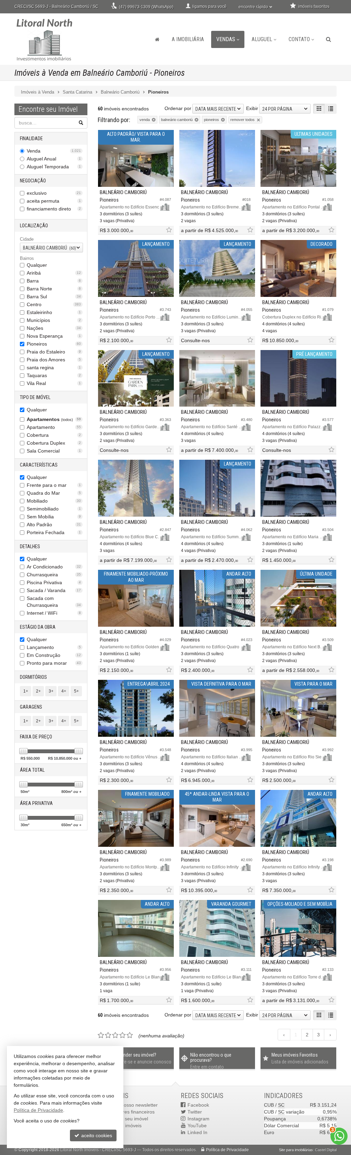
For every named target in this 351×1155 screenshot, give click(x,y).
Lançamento (54, 647)
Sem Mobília (54, 516)
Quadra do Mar (54, 493)
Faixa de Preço (36, 736)
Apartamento (54, 427)
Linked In (197, 1132)
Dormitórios (33, 677)
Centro (54, 304)
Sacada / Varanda (54, 590)
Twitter (194, 1112)
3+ (51, 691)
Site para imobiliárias (296, 1150)
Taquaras (54, 375)
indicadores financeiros (130, 1112)
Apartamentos (54, 419)
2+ (38, 691)
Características (39, 465)
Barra (54, 281)
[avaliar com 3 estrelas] (115, 1035)
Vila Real (54, 383)
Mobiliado (54, 501)
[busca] (328, 39)
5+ (76, 691)
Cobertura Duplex (54, 443)
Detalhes (30, 546)
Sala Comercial (54, 451)
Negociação (33, 180)
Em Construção (54, 655)
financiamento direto (54, 209)
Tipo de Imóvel (35, 397)
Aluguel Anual (54, 158)
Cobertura (54, 435)
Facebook (198, 1105)
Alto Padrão (54, 524)
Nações (54, 328)
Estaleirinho (54, 312)
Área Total (32, 770)
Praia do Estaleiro (54, 351)
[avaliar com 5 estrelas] (129, 1035)
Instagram (198, 1118)
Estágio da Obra (38, 627)
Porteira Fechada (54, 532)
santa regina (54, 367)
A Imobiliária (188, 39)
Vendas (225, 39)
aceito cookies (96, 1135)
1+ (25, 691)
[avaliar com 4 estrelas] (122, 1035)
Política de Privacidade (227, 1149)
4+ (63, 691)
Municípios (54, 320)
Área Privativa (36, 803)
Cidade (27, 239)
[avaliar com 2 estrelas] (108, 1035)
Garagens (31, 707)
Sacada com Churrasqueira (54, 601)
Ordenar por (178, 108)
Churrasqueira (54, 574)
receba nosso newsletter (131, 1105)
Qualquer (37, 265)
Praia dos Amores (54, 359)
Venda (54, 151)
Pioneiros (54, 344)
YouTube (197, 1125)
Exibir (252, 108)
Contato (299, 39)
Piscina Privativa (54, 582)
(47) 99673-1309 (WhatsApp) (146, 6)
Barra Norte (54, 288)
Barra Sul (54, 296)
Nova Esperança (54, 336)
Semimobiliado (54, 509)
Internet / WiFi (54, 613)
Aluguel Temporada (54, 166)
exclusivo (54, 193)
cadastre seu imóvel (126, 1118)
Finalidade (31, 138)
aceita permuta (54, 201)
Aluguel (262, 39)
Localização (34, 225)
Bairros (27, 258)
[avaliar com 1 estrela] (101, 1035)
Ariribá (54, 273)
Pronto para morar (54, 663)
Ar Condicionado (54, 566)
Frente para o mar (54, 485)
